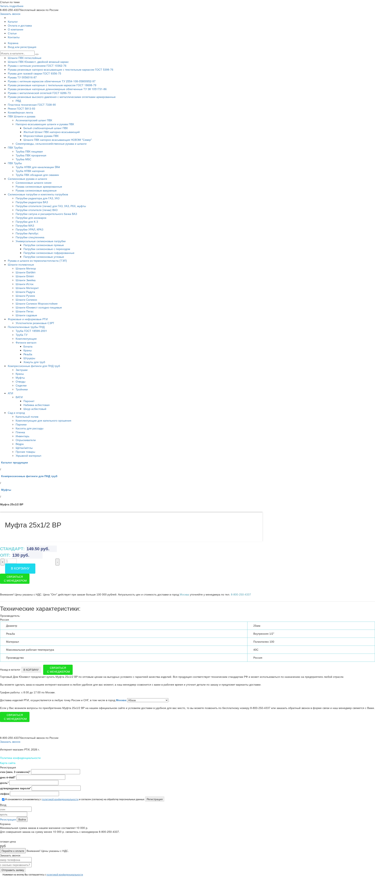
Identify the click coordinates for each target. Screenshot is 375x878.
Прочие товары (25, 452)
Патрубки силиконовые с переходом (46, 249)
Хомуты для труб (34, 362)
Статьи (12, 33)
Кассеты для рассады (29, 428)
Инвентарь (22, 436)
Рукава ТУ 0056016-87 (22, 77)
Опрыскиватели (26, 440)
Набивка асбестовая (36, 405)
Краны (27, 350)
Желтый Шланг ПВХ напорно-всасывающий (51, 132)
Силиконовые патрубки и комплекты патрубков (38, 194)
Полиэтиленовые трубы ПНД (26, 327)
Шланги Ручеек (25, 296)
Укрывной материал (28, 455)
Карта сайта (7, 763)
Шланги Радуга (25, 292)
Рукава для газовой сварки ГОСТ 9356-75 (34, 73)
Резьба (27, 354)
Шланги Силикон (26, 299)
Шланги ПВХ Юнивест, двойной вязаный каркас (38, 62)
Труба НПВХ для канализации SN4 (38, 167)
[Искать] (36, 54)
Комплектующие (26, 338)
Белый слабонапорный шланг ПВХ (45, 128)
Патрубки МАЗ (25, 225)
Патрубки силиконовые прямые (43, 245)
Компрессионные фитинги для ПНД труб (34, 366)
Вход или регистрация (22, 47)
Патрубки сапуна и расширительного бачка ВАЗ (46, 214)
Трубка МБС (23, 159)
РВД (18, 101)
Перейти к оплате (13, 851)
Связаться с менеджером (15, 578)
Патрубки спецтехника (30, 237)
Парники (21, 424)
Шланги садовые (26, 315)
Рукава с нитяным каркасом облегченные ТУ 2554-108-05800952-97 (52, 81)
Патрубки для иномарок (31, 218)
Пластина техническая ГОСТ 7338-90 (32, 104)
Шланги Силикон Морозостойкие (37, 303)
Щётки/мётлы (24, 448)
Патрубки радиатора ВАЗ (32, 202)
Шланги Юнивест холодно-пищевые (39, 307)
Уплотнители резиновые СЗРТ (35, 323)
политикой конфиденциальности (60, 799)
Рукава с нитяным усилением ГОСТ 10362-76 (37, 65)
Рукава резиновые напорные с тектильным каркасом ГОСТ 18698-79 (52, 85)
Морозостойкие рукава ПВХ (41, 136)
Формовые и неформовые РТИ (28, 319)
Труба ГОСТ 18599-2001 (31, 331)
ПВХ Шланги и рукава (21, 116)
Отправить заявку (13, 870)
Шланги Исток (24, 284)
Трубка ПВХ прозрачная (31, 155)
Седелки (21, 385)
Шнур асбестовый (34, 409)
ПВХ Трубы (15, 163)
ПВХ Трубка (15, 147)
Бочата (27, 346)
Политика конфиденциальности (20, 758)
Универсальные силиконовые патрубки (41, 241)
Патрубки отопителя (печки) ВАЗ (36, 210)
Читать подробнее (11, 6)
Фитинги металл (26, 342)
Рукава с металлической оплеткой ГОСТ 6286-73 (39, 93)
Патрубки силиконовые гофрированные (48, 253)
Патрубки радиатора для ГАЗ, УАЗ (37, 198)
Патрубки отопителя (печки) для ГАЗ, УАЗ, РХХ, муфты (51, 206)
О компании (15, 29)
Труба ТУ (22, 335)
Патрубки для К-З (27, 221)
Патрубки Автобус (27, 233)
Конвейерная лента (20, 112)
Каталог (13, 21)
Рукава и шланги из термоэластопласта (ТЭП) (37, 260)
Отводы (20, 381)
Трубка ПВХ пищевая (29, 151)
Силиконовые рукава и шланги (27, 179)
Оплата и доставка (20, 25)
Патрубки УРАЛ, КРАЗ (29, 229)
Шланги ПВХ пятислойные (24, 58)
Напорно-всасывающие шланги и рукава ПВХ (45, 124)
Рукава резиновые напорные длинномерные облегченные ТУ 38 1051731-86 (57, 89)
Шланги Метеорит (27, 288)
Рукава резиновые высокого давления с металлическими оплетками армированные (62, 97)
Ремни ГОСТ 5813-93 (21, 108)
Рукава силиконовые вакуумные (36, 190)
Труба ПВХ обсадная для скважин (37, 175)
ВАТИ (19, 397)
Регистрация (8, 819)
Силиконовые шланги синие (34, 182)
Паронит (28, 401)
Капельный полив (27, 416)
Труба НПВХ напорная (30, 171)
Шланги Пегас (25, 311)
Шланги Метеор (26, 268)
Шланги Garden (26, 272)
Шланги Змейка (26, 280)
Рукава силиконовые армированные (39, 186)
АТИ (10, 393)
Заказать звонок (10, 14)
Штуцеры (29, 358)
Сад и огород (16, 413)
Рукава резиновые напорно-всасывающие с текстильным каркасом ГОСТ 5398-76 (60, 69)
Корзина (13, 43)
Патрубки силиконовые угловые (43, 257)
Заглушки (22, 370)
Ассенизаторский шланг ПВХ (34, 120)
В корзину (20, 568)
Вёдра (20, 444)
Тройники (22, 389)
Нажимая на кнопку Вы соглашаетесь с (42, 874)
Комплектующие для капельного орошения (43, 420)
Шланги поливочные (21, 264)
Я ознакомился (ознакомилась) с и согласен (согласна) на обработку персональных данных (74, 799)
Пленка (20, 432)
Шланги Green (25, 276)
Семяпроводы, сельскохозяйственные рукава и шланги (51, 143)
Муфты (20, 377)
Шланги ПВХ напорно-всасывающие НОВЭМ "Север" (57, 140)
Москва (121, 700)
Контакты (14, 37)
